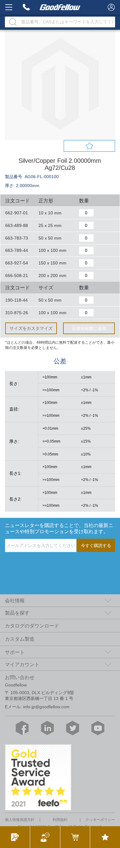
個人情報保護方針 (19, 820)
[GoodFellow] (60, 7)
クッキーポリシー (100, 820)
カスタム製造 (19, 639)
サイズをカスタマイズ (31, 328)
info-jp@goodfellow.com (46, 706)
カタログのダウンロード (32, 625)
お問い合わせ (19, 677)
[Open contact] (45, 837)
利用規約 (60, 820)
